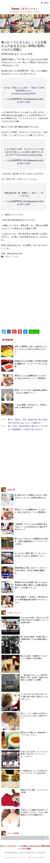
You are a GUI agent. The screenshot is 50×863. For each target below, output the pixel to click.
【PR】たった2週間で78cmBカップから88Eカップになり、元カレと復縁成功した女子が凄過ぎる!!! (34, 812)
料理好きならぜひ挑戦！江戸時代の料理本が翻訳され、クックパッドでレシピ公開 (31, 364)
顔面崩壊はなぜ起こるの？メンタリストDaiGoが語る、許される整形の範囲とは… (31, 570)
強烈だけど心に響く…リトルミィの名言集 (34, 791)
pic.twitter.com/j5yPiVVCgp (30, 155)
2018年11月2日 (24, 102)
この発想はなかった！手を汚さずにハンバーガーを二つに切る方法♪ (34, 771)
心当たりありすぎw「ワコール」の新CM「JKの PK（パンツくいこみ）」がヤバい (34, 753)
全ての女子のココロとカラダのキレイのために (25, 852)
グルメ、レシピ (11, 256)
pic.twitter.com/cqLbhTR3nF (24, 93)
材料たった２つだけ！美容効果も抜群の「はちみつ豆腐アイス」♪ (31, 391)
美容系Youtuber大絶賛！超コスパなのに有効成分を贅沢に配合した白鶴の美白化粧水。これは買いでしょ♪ (31, 585)
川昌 (32, 70)
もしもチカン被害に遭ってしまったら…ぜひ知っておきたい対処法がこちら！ (31, 554)
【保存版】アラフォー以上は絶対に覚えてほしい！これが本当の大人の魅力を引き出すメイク (31, 527)
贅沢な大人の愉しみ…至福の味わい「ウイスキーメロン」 (34, 733)
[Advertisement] (19, 277)
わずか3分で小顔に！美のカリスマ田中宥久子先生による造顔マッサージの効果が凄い (35, 620)
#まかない (27, 90)
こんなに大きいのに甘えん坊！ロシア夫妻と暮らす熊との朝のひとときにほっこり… (34, 696)
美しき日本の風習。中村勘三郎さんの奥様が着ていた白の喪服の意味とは (34, 639)
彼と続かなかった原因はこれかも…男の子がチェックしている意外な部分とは (31, 496)
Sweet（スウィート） (25, 8)
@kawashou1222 (14, 253)
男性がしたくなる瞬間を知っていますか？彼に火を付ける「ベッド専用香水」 (31, 377)
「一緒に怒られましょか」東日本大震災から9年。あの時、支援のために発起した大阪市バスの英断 (35, 677)
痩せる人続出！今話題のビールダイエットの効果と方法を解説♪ (34, 657)
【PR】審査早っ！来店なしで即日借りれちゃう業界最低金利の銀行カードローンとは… (31, 599)
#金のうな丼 (37, 87)
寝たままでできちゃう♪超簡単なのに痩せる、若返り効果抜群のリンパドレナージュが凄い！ (32, 541)
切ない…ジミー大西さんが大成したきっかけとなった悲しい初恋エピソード (34, 715)
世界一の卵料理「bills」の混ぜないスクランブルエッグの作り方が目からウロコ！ (31, 349)
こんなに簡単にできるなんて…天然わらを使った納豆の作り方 (31, 406)
